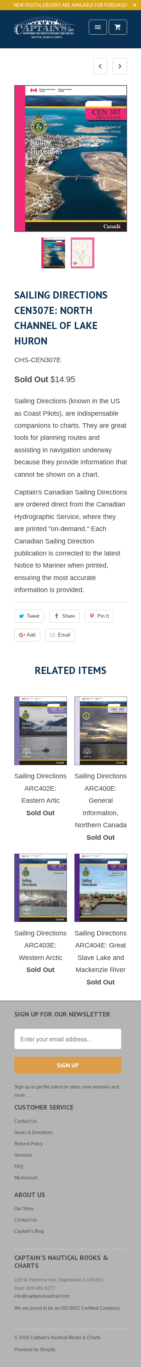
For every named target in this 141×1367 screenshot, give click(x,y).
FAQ (18, 1166)
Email (64, 635)
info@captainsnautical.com (42, 1296)
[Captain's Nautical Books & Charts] (44, 32)
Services (23, 1155)
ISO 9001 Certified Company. (90, 1308)
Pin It (103, 616)
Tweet (33, 616)
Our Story (23, 1208)
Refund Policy (28, 1144)
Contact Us (25, 1121)
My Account (26, 1177)
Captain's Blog (29, 1231)
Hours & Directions (33, 1132)
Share (68, 616)
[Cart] (118, 27)
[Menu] (98, 27)
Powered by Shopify (34, 1349)
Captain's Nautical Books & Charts (65, 1337)
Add (31, 635)
